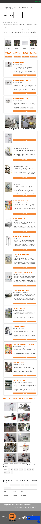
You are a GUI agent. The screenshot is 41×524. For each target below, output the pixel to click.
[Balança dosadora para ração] (8, 169)
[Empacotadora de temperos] (8, 187)
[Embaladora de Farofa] (8, 138)
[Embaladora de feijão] (8, 331)
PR (19, 469)
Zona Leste (27, 484)
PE (27, 469)
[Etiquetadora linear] (8, 367)
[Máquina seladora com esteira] (8, 259)
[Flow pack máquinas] (24, 447)
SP (17, 469)
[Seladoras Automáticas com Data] (8, 241)
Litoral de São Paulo (7, 487)
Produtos (21, 507)
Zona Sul (22, 484)
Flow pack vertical (17, 17)
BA (30, 469)
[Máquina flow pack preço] (24, 427)
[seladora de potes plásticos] (8, 205)
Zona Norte (12, 484)
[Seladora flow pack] (10, 417)
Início (16, 507)
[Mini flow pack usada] (10, 407)
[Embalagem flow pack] (10, 447)
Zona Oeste (17, 484)
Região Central (6, 484)
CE (32, 469)
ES (14, 469)
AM (9, 472)
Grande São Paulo (33, 484)
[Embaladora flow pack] (12, 121)
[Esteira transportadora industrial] (8, 151)
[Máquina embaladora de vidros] (8, 295)
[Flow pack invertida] (24, 417)
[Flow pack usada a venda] (10, 457)
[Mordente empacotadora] (8, 385)
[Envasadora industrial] (8, 313)
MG (12, 469)
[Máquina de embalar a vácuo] (24, 437)
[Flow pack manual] (24, 457)
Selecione (5, 469)
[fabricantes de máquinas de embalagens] (8, 349)
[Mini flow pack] (10, 437)
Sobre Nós (27, 507)
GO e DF (5, 472)
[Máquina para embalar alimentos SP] (8, 277)
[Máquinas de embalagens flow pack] (10, 427)
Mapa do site (33, 507)
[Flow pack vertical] (24, 407)
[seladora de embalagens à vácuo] (8, 223)
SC (22, 469)
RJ (9, 469)
